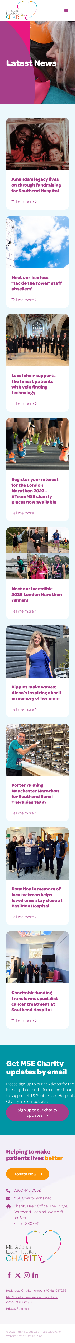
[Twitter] (18, 1275)
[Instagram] (27, 1275)
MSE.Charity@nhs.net (32, 1197)
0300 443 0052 (27, 1189)
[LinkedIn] (35, 1275)
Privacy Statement (18, 1308)
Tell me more (22, 201)
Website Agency (15, 1335)
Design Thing (34, 1335)
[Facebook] (9, 1275)
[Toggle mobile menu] (66, 10)
